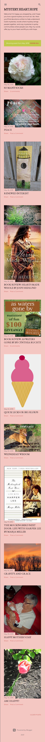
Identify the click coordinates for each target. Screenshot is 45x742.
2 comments (15, 91)
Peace (8, 129)
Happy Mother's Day (17, 637)
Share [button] (6, 91)
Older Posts (35, 715)
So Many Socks (13, 87)
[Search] (39, 4)
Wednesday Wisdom (17, 454)
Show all (34, 43)
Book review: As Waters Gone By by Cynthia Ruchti (22, 340)
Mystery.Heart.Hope (21, 9)
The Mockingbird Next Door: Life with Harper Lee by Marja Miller (22, 528)
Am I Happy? (11, 701)
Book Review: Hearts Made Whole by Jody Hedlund (21, 286)
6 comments (15, 346)
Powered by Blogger (24, 730)
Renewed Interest (16, 193)
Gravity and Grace (17, 573)
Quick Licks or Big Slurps (21, 412)
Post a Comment (16, 133)
